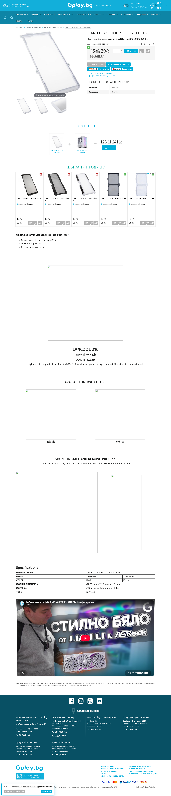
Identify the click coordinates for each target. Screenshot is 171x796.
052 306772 (131, 729)
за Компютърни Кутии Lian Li (27, 685)
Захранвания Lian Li (29, 683)
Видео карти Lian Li (104, 683)
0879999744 (61, 732)
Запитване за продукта (119, 64)
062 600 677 (96, 729)
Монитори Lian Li (85, 685)
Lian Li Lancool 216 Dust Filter (78, 27)
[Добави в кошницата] (30, 223)
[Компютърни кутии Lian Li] (97, 56)
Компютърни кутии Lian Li (75, 683)
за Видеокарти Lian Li (44, 685)
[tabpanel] (29, 199)
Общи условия (107, 766)
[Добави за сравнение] (148, 51)
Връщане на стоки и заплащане (143, 773)
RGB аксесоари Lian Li (44, 683)
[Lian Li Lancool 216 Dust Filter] (24, 106)
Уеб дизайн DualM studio (145, 787)
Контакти (136, 4)
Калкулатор (104, 69)
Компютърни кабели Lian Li (134, 683)
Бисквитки (20, 791)
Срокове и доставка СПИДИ (112, 776)
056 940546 (60, 754)
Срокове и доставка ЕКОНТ (140, 766)
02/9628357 (60, 736)
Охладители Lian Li (91, 683)
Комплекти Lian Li (73, 685)
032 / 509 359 (25, 754)
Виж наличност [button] (97, 64)
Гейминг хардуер (33, 27)
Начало (19, 27)
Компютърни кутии (53, 27)
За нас (104, 773)
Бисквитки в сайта (137, 769)
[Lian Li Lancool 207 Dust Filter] (113, 184)
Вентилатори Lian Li (118, 683)
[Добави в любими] (141, 51)
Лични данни (9, 791)
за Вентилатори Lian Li (59, 685)
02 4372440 (24, 735)
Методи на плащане (109, 771)
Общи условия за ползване (113, 769)
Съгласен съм (46, 791)
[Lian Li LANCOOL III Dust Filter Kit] (57, 184)
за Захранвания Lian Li (59, 683)
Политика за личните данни (141, 771)
